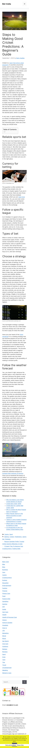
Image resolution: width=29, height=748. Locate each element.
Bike (3, 564)
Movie (4, 636)
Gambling (5, 601)
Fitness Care (6, 593)
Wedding (5, 670)
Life (3, 630)
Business (5, 569)
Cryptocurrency (7, 577)
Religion (4, 649)
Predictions (18, 537)
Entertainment (6, 585)
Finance (4, 591)
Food (3, 596)
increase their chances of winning (12, 473)
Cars (3, 572)
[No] (27, 741)
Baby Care (5, 561)
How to (4, 628)
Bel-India (6, 4)
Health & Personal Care (9, 617)
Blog (3, 567)
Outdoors (5, 646)
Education (5, 583)
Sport (11, 534)
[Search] (24, 682)
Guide (4, 609)
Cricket (12, 537)
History (4, 620)
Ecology (4, 580)
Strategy (7, 539)
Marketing (5, 633)
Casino (6, 534)
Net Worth (5, 641)
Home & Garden (7, 622)
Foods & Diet (6, 599)
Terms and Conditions (10, 745)
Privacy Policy (20, 745)
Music (4, 638)
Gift (3, 607)
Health (4, 614)
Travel (4, 665)
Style (3, 657)
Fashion (4, 588)
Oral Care (5, 644)
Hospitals (5, 625)
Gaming (4, 604)
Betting (6, 537)
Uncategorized (6, 667)
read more (21, 197)
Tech (3, 659)
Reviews (5, 652)
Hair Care (5, 612)
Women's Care (6, 673)
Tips (3, 662)
